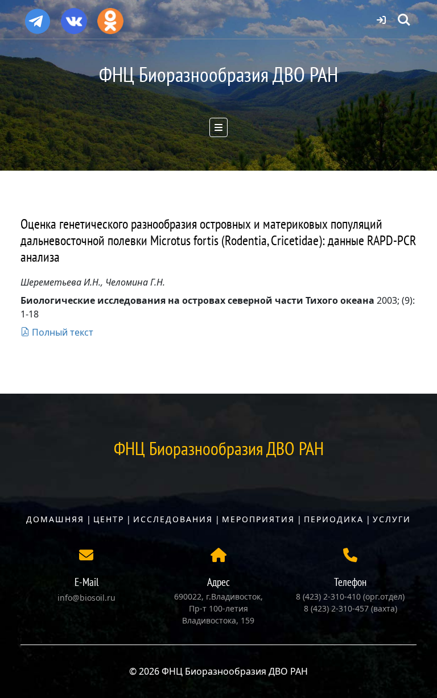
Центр (108, 519)
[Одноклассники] (110, 17)
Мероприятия (258, 519)
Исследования (173, 519)
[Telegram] (37, 16)
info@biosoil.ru (86, 597)
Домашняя (55, 519)
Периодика (334, 519)
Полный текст (61, 332)
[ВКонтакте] (74, 17)
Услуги (392, 519)
